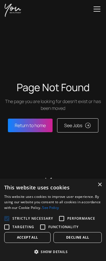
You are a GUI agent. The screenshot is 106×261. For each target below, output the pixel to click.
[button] (95, 9)
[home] (13, 9)
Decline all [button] (77, 237)
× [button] (100, 185)
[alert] (53, 220)
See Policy (50, 207)
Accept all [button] (27, 237)
